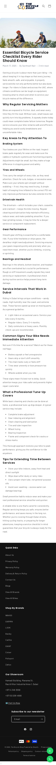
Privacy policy (46, 747)
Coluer (8, 652)
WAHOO (8, 615)
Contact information (42, 751)
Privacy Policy (11, 561)
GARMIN (9, 621)
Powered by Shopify (31, 747)
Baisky (8, 634)
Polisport (9, 658)
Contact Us (10, 579)
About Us (9, 555)
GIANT (8, 646)
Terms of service (29, 755)
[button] (5, 6)
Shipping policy (27, 751)
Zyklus (8, 664)
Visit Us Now (14, 703)
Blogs (7, 586)
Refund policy (13, 751)
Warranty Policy (12, 567)
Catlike (8, 640)
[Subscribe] (42, 719)
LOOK (7, 627)
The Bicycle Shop (17, 747)
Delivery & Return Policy (16, 573)
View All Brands (12, 592)
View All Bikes (11, 598)
